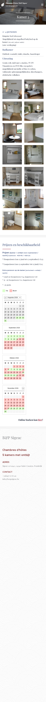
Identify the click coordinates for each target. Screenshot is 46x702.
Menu (42, 4)
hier (40, 419)
